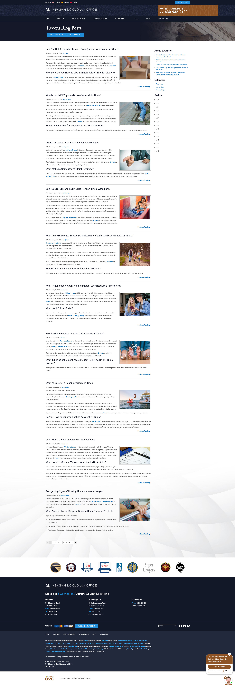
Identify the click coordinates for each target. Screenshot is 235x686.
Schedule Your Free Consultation (65, 35)
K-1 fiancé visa (70, 293)
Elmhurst (115, 643)
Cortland (75, 643)
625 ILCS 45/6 (96, 422)
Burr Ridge (57, 643)
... (72, 542)
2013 (156, 147)
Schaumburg (127, 641)
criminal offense (71, 150)
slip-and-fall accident (70, 218)
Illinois (85, 641)
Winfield (129, 649)
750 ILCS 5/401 (59, 77)
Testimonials (120, 19)
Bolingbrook (49, 643)
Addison (135, 641)
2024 (156, 107)
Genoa (121, 643)
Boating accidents (72, 397)
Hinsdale (111, 646)
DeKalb (97, 643)
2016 (156, 136)
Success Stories (100, 19)
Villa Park (81, 649)
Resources (62, 678)
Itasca (117, 646)
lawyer (79, 121)
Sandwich (66, 649)
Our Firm (60, 19)
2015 (156, 140)
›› (75, 542)
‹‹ (47, 542)
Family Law (65, 53)
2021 (156, 118)
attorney (113, 66)
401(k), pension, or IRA (60, 346)
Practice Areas (78, 19)
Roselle (60, 649)
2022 (156, 114)
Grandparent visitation (53, 243)
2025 (156, 103)
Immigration (66, 146)
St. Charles (73, 646)
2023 (156, 111)
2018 (156, 129)
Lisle (121, 646)
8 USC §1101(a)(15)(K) (76, 316)
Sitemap (88, 678)
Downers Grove (105, 643)
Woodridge (144, 649)
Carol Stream (66, 643)
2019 (156, 125)
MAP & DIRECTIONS (51, 614)
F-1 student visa (69, 447)
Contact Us (163, 19)
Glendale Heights (137, 643)
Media (136, 19)
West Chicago (99, 649)
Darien (92, 643)
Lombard (105, 641)
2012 (156, 151)
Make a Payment (87, 626)
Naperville (133, 646)
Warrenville (89, 649)
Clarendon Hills (84, 643)
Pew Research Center (64, 341)
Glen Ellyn (127, 643)
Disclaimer (81, 678)
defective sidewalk (94, 105)
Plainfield (53, 649)
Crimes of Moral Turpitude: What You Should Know (172, 65)
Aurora (120, 641)
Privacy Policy (71, 678)
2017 (156, 133)
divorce (82, 66)
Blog (148, 19)
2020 (156, 122)
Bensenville (143, 641)
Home (47, 19)
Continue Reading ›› (144, 87)
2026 (156, 100)
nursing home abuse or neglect (103, 501)
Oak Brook (141, 646)
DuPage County (50, 652)
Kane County (60, 652)
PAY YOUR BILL (182, 2)
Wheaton (115, 649)
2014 (156, 144)
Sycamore (74, 649)
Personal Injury (66, 99)
